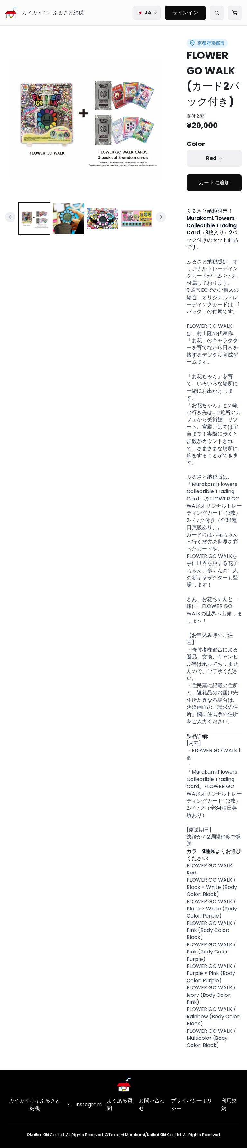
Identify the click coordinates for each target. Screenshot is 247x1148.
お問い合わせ (152, 1104)
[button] (85, 119)
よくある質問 (120, 1104)
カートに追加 (214, 182)
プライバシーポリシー (191, 1104)
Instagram (88, 1104)
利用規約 (229, 1104)
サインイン (185, 12)
